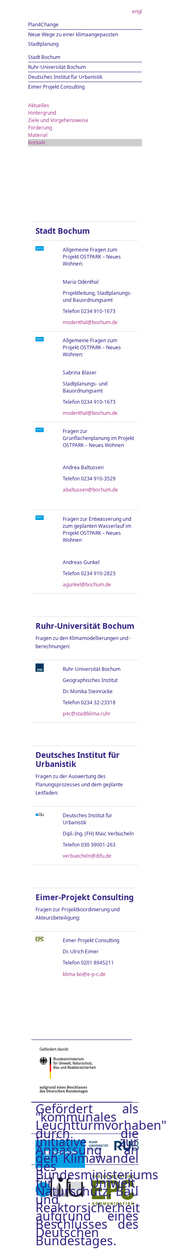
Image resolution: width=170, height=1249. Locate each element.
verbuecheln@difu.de (87, 855)
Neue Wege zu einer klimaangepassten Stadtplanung (73, 39)
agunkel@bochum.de (87, 584)
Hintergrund (42, 112)
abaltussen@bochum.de (90, 489)
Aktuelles (38, 105)
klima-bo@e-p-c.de (84, 974)
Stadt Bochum (44, 57)
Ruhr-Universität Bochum (57, 67)
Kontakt (36, 142)
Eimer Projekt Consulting (56, 86)
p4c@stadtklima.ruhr (87, 713)
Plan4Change (43, 24)
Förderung (40, 127)
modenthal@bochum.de (90, 322)
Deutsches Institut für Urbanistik (65, 76)
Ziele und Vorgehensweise (58, 120)
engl (137, 11)
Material (37, 135)
